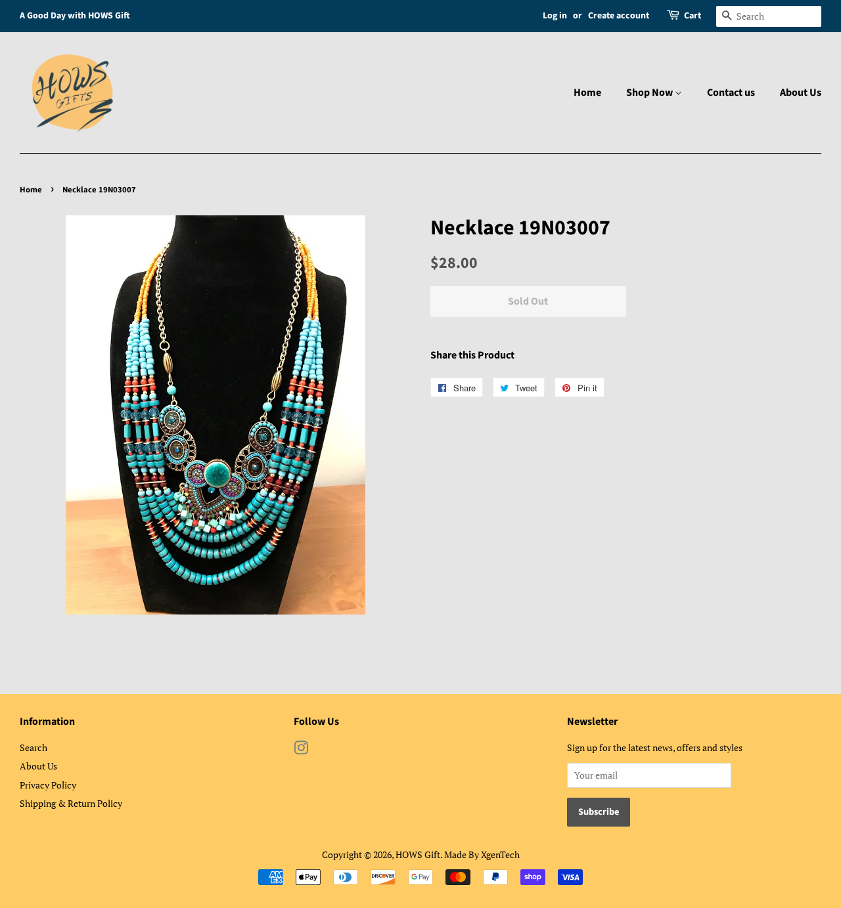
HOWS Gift (418, 854)
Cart (692, 15)
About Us (800, 92)
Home (587, 92)
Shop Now (650, 92)
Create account (618, 15)
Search (33, 747)
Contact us (731, 92)
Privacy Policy (48, 785)
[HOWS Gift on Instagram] (301, 750)
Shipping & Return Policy (71, 803)
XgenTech (500, 854)
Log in (555, 15)
